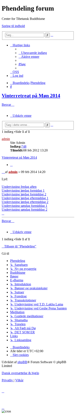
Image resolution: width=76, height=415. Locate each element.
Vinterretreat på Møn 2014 (31, 95)
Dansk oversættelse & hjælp (20, 373)
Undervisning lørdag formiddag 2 (24, 194)
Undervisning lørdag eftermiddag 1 (25, 198)
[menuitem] (33, 53)
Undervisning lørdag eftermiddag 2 (25, 202)
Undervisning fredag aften (19, 186)
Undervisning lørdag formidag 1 (23, 190)
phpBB (22, 362)
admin (6, 139)
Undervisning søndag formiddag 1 (24, 206)
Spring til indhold (13, 26)
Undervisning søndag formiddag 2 (24, 209)
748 (23, 146)
